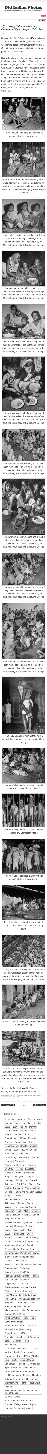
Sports (31, 1230)
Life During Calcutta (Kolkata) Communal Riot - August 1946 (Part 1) (22, 29)
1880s (16, 1127)
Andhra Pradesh (28, 1287)
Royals (23, 1146)
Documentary (11, 1268)
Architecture (10, 1119)
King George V (11, 1283)
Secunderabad (11, 1333)
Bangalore (9, 1303)
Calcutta (4, 1097)
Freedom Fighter (12, 1306)
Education (9, 1211)
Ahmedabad (18, 1234)
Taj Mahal (25, 1272)
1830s (35, 1356)
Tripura (33, 1404)
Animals (17, 1134)
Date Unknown (35, 1119)
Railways (18, 1226)
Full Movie (18, 1238)
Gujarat (31, 1176)
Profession (9, 1153)
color (23, 1230)
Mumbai (32, 1138)
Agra (39, 1184)
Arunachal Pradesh (13, 1337)
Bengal (8, 1134)
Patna (23, 1383)
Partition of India (12, 1264)
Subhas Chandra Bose (23, 1249)
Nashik (8, 1352)
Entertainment (11, 1138)
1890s (16, 1131)
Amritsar (24, 1283)
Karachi (20, 1245)
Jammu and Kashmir (24, 1192)
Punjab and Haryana (30, 1253)
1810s (27, 1356)
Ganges (31, 1165)
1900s (32, 1131)
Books (7, 1341)
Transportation (11, 1146)
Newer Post (8, 1105)
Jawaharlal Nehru (13, 1199)
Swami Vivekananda (14, 1325)
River (19, 1153)
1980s (7, 1234)
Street (31, 1184)
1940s (39, 1095)
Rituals (16, 1215)
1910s (25, 1150)
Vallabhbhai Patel (13, 1318)
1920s (24, 1131)
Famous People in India (23, 1257)
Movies (8, 1150)
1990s (14, 1360)
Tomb (19, 1211)
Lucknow (9, 1161)
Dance (26, 1276)
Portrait (32, 1127)
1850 (7, 1360)
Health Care (10, 1345)
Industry (8, 1329)
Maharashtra (25, 1157)
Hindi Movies (11, 1295)
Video (28, 1188)
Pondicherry (25, 1329)
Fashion (21, 1364)
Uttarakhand (19, 1241)
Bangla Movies (27, 1360)
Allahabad (27, 1264)
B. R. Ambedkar (32, 1337)
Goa (36, 1325)
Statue (16, 1230)
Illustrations (30, 1368)
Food (26, 1341)
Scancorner (26, 1352)
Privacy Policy (6, 1417)
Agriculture (10, 1245)
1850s (36, 1157)
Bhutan (8, 1291)
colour (36, 1188)
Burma (39, 1222)
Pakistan (9, 1173)
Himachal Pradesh (22, 1291)
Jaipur (39, 1192)
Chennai (26, 1215)
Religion (8, 1387)
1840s (29, 1325)
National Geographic (14, 1379)
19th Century (10, 1157)
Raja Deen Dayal (13, 1276)
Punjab (30, 1245)
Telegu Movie (21, 1404)
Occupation (31, 1379)
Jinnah (8, 1314)
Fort (15, 1207)
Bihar (7, 1257)
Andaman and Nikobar (29, 1299)
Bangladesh (10, 1218)
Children (33, 1146)
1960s (33, 1150)
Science (8, 1397)
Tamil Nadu (29, 1173)
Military (8, 1207)
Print (15, 1314)
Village (8, 1196)
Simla (13, 1299)
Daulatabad (10, 1364)
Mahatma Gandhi (28, 1207)
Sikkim (8, 1249)
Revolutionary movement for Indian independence (21, 1391)
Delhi (26, 1134)
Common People (12, 1123)
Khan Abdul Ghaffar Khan (16, 1348)
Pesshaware (34, 1383)
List (16, 1329)
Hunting (8, 1226)
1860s (7, 1127)
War (25, 1261)
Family (19, 1180)
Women (21, 1119)
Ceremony (21, 1303)
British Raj (21, 1184)
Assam (8, 1238)
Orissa (18, 1261)
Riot (17, 1097)
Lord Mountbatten (13, 1375)
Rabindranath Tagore (14, 1203)
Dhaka (21, 1218)
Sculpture (29, 1226)
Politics (19, 1169)
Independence (11, 1253)
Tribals (18, 1173)
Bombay (8, 1142)
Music (27, 1211)
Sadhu (8, 1188)
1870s (24, 1127)
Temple (32, 1142)
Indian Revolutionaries (30, 1310)
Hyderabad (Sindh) (13, 1368)
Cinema (32, 1303)
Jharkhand (27, 1306)
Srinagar (9, 1404)
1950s (23, 1138)
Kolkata (12, 1097)
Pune (33, 1318)
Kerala (8, 1215)
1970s (27, 1153)
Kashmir (25, 1280)
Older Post (39, 1105)
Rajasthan (9, 1184)
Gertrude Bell (34, 1364)
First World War (12, 1287)
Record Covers (12, 1272)
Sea (22, 1314)
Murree (26, 1375)
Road (16, 1352)
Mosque (8, 1192)
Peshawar (24, 1268)
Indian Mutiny (32, 1238)
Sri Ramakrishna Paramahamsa (19, 1400)
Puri (6, 1280)
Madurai (8, 1261)
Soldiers (15, 1280)
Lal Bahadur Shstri (27, 1295)
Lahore (8, 1241)
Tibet (19, 1356)
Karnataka (18, 1188)
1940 (26, 1318)
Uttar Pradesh (31, 1180)
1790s (24, 1333)
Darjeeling (18, 1196)
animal (29, 1408)
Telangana (9, 1356)
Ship (17, 1397)
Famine (35, 1276)
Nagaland (36, 1375)
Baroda (30, 1203)
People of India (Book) (15, 1176)
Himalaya (9, 1180)
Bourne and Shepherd (15, 1165)
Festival (37, 1264)
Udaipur (8, 1408)
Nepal (7, 1230)
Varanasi (19, 1161)
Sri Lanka (9, 1169)
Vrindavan (19, 1408)
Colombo (17, 1341)
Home (24, 1105)
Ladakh (34, 1348)
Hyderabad (28, 1222)
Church (36, 1215)
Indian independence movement (19, 1371)
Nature (27, 1199)
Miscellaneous (11, 1310)
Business (36, 1211)
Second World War (13, 1322)
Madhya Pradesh (12, 1222)
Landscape (30, 1169)
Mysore (30, 1234)
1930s (16, 1150)
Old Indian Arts (11, 1383)
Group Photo (21, 1142)
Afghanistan (33, 1241)
